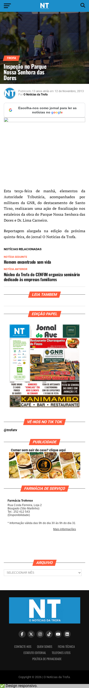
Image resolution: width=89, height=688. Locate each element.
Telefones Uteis (61, 652)
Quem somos (44, 646)
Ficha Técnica (66, 646)
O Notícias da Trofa (35, 94)
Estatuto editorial (34, 652)
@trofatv (10, 430)
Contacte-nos (22, 646)
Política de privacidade (46, 659)
